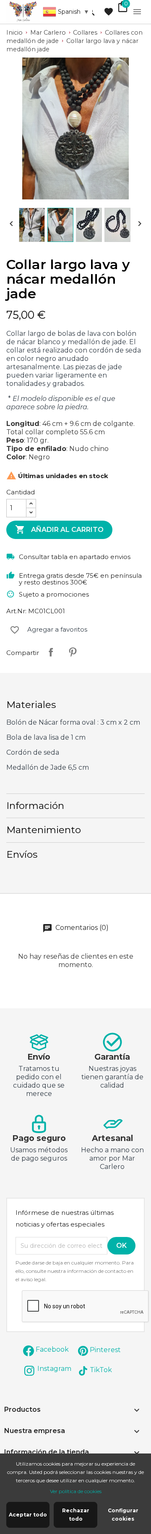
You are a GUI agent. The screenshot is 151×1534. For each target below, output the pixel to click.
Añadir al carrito (59, 529)
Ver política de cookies (76, 1491)
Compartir (50, 652)
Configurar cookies (123, 1514)
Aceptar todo (28, 1514)
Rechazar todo (75, 1514)
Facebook (52, 1349)
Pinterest (72, 652)
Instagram (54, 1369)
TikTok (101, 1370)
